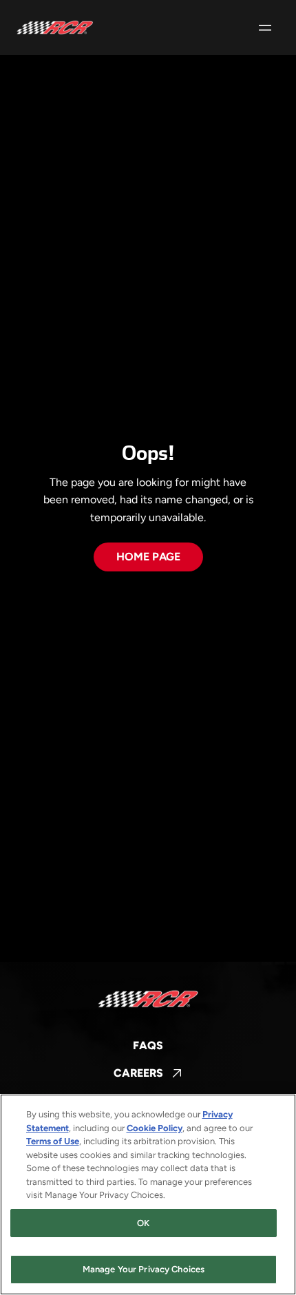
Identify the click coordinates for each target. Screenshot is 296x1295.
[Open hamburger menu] (265, 27)
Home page (148, 556)
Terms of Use (52, 1141)
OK (143, 1223)
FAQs (148, 1045)
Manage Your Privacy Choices (144, 1269)
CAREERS (148, 1074)
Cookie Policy (154, 1128)
